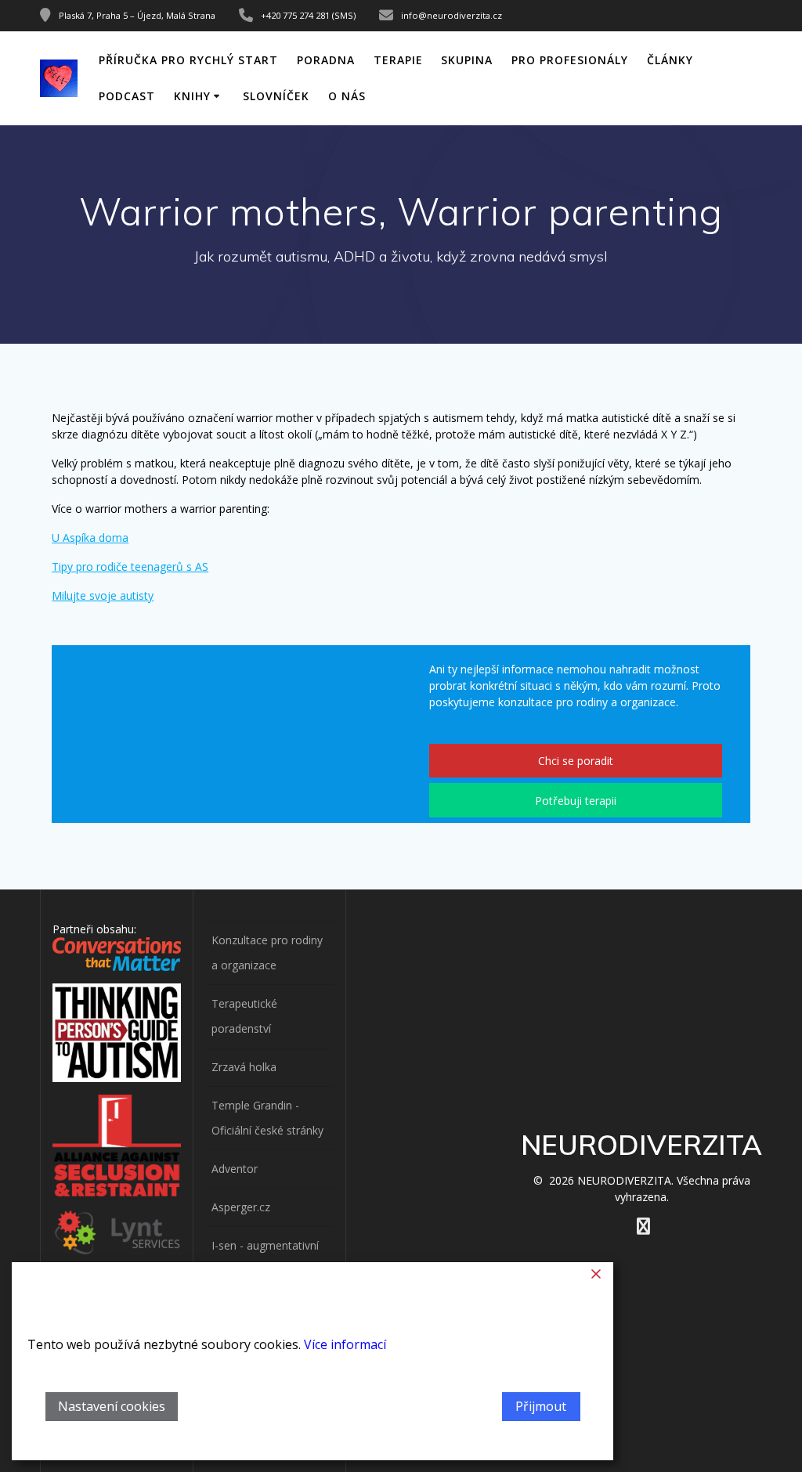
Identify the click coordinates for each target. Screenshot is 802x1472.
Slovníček (276, 95)
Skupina (467, 59)
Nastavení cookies (111, 1406)
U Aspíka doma (90, 537)
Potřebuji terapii (575, 800)
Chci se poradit (575, 760)
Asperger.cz (240, 1207)
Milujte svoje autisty (103, 595)
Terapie (398, 59)
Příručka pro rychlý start (188, 59)
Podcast (127, 95)
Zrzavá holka (243, 1066)
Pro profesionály (569, 59)
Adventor (234, 1168)
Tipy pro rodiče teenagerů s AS (130, 566)
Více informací (345, 1345)
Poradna (326, 59)
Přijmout (540, 1406)
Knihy (192, 95)
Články (670, 59)
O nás (347, 95)
